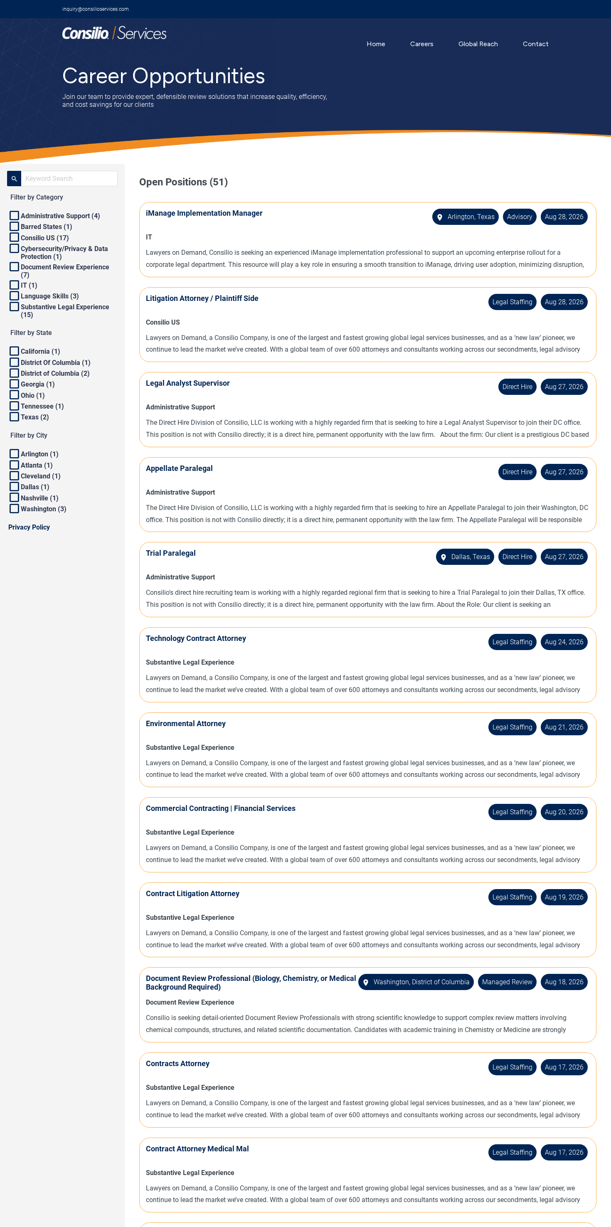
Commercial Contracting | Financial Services (221, 808)
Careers (422, 44)
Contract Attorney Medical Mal (197, 1148)
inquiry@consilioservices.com (95, 9)
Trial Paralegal (171, 553)
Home (376, 44)
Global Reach (478, 44)
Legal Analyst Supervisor (188, 383)
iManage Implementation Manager (204, 213)
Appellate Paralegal (179, 468)
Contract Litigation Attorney (192, 893)
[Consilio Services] (114, 37)
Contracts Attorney (177, 1063)
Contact (536, 44)
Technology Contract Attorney (196, 638)
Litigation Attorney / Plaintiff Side (202, 298)
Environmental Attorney (186, 723)
